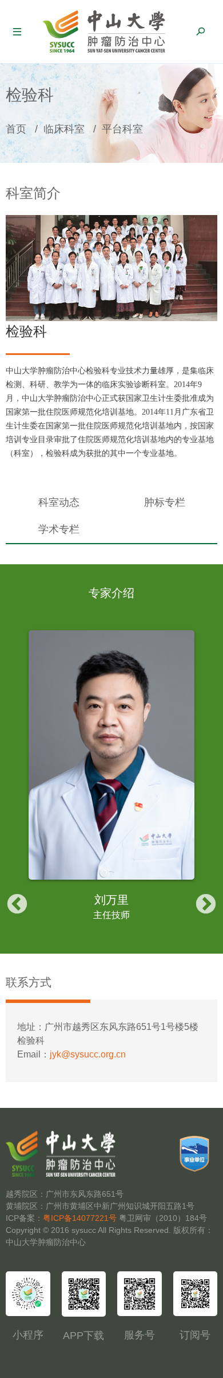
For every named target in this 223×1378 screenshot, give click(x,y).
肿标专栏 (164, 502)
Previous (17, 904)
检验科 (26, 331)
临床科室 (64, 129)
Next (205, 904)
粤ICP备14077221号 (80, 1218)
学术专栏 (58, 529)
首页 (16, 129)
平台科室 (122, 129)
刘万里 (111, 899)
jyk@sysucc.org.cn (88, 1054)
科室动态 (58, 502)
